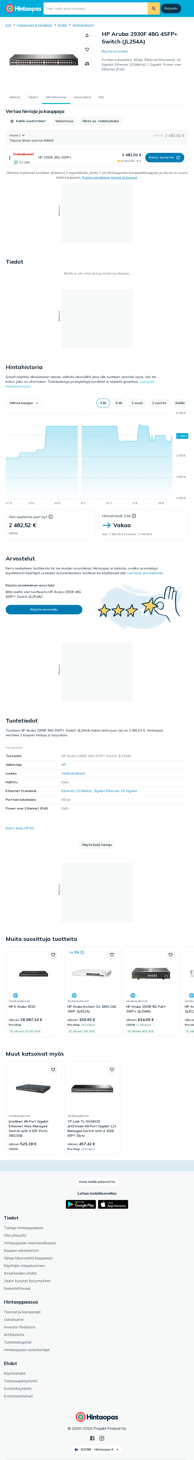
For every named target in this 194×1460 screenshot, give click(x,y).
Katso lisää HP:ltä (20, 828)
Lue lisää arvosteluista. (146, 573)
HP (64, 764)
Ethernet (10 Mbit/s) (77, 791)
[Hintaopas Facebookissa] (92, 1437)
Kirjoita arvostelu (115, 51)
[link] (34, 992)
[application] (97, 459)
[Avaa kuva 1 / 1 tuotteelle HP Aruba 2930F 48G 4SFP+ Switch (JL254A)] (44, 59)
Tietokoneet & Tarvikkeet (34, 25)
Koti (8, 25)
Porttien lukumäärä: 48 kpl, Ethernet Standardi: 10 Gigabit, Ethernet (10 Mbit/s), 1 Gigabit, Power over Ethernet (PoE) (141, 64)
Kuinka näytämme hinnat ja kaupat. (110, 177)
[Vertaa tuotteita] (87, 64)
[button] (87, 35)
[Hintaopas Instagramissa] (102, 1437)
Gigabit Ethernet (106, 791)
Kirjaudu (171, 8)
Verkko (62, 25)
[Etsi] (154, 8)
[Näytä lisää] (9, 158)
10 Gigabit (129, 791)
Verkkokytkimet (83, 25)
